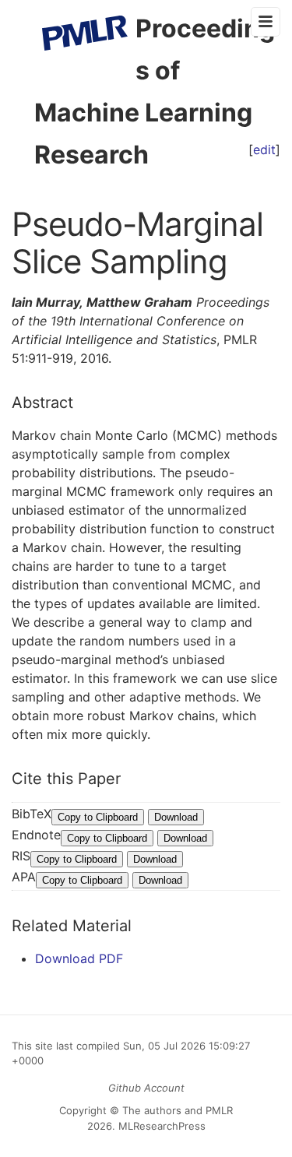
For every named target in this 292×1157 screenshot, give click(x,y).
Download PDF (79, 958)
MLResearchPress (160, 1126)
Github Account (146, 1087)
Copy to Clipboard (98, 817)
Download (176, 817)
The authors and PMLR (177, 1110)
